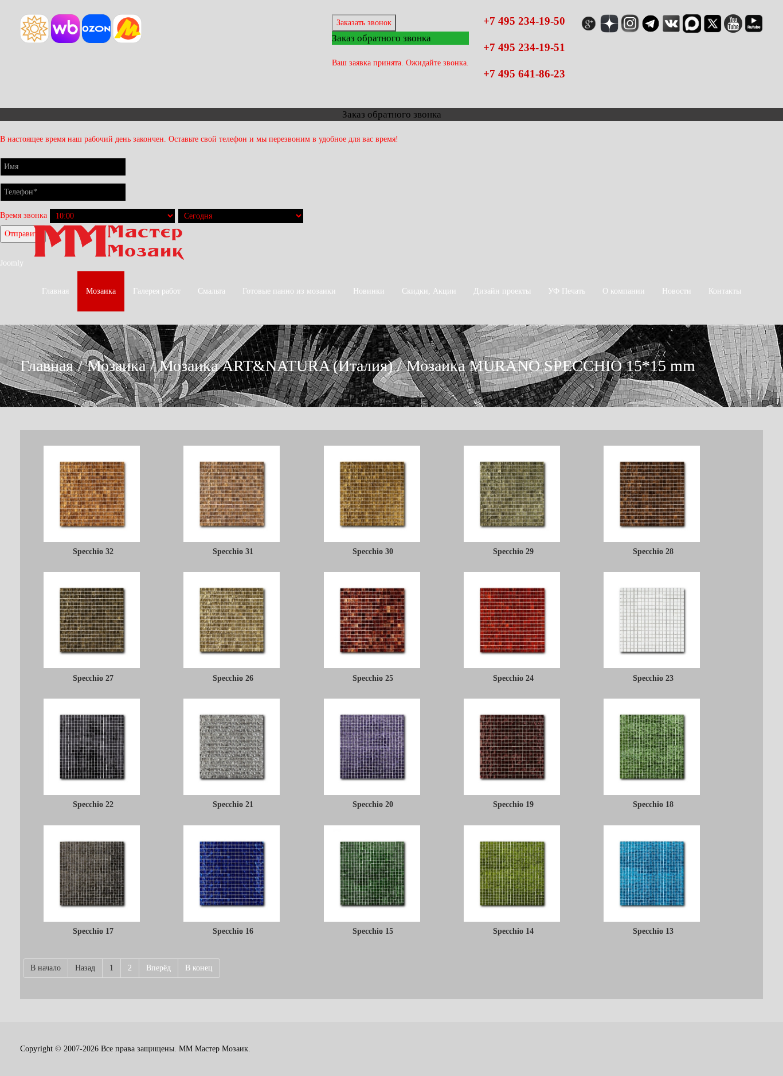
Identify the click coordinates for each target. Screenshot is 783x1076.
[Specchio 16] (233, 875)
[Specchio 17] (93, 875)
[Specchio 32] (93, 495)
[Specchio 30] (373, 495)
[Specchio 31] (233, 495)
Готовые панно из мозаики (289, 291)
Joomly (12, 263)
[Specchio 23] (653, 621)
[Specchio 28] (653, 495)
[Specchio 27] (93, 621)
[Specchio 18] (653, 748)
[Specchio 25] (373, 621)
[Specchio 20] (373, 748)
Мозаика (101, 291)
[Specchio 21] (233, 748)
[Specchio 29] (513, 495)
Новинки (369, 291)
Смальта (211, 291)
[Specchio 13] (653, 875)
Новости (676, 291)
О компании (623, 291)
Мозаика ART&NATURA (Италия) (276, 366)
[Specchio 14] (513, 875)
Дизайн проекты (502, 291)
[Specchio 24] (513, 621)
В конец (199, 968)
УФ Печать (566, 291)
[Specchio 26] (233, 621)
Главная (55, 291)
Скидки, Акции (429, 291)
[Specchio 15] (373, 875)
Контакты (724, 291)
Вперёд (158, 968)
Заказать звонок (363, 22)
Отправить (23, 233)
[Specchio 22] (93, 748)
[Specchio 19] (513, 748)
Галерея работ (157, 291)
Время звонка (23, 215)
